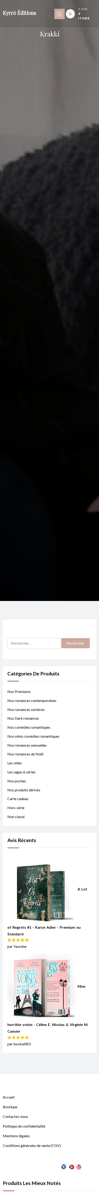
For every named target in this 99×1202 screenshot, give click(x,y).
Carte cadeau (17, 798)
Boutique (10, 1107)
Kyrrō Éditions (19, 12)
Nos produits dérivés (23, 790)
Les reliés (14, 763)
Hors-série (15, 807)
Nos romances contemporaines (31, 700)
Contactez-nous (15, 1116)
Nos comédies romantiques (28, 727)
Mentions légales (16, 1136)
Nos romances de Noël (25, 754)
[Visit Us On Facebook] (63, 1189)
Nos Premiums (19, 691)
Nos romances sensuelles (27, 745)
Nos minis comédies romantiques (33, 736)
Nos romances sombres (26, 709)
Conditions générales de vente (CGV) (32, 1145)
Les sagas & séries (21, 772)
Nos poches (16, 781)
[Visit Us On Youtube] (71, 1189)
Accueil (9, 1097)
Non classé (16, 816)
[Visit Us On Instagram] (79, 1189)
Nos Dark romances (23, 718)
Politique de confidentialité (24, 1126)
